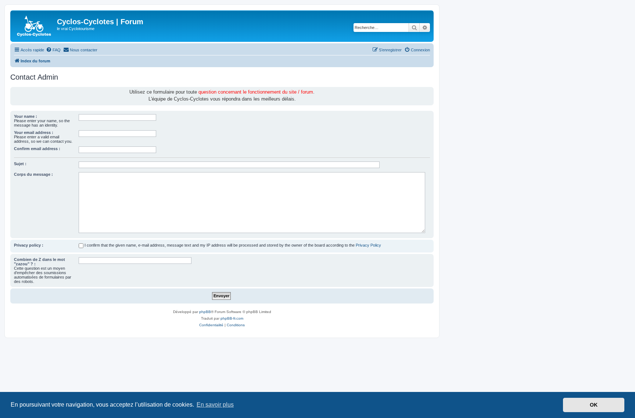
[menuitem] (53, 50)
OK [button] (594, 405)
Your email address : (33, 132)
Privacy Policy (368, 245)
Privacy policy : (28, 245)
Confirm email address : (37, 148)
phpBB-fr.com (231, 318)
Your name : (25, 116)
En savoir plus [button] (215, 404)
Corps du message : (33, 174)
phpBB (205, 312)
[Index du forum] (34, 26)
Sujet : (20, 163)
